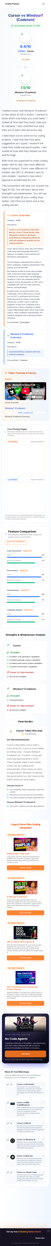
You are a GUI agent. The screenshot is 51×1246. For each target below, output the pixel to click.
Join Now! (25, 1054)
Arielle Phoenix (12, 4)
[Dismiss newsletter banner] (48, 1231)
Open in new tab (36, 442)
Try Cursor (25, 59)
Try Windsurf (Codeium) (25, 101)
